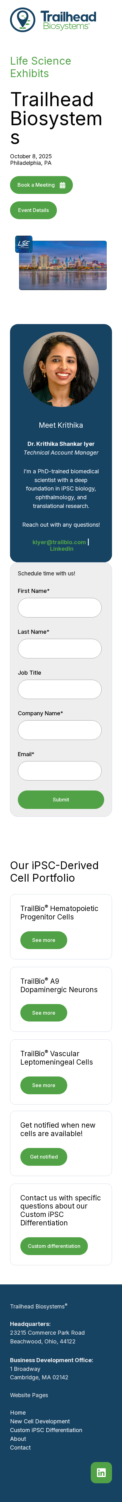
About (18, 1439)
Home (18, 1412)
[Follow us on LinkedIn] (101, 1472)
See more (43, 940)
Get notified (44, 1157)
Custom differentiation (54, 1246)
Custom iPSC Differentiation (46, 1430)
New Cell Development (40, 1421)
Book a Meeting (36, 185)
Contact (20, 1447)
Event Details (33, 210)
